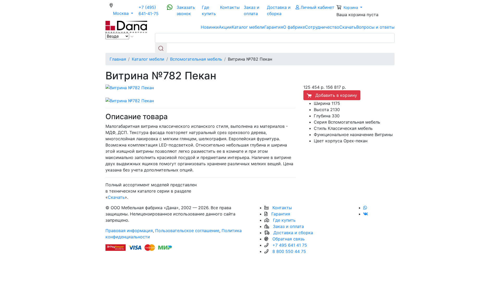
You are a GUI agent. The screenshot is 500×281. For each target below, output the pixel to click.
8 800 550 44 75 (289, 251)
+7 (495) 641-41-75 (149, 10)
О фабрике (294, 27)
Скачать (347, 27)
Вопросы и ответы (375, 27)
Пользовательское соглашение (187, 230)
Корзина (351, 7)
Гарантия (273, 27)
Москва (124, 13)
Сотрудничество (322, 27)
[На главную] (126, 26)
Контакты (230, 7)
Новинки (210, 27)
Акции (225, 27)
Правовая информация (129, 230)
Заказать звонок (186, 10)
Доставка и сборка (279, 10)
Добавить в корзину (334, 95)
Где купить (209, 10)
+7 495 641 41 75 (289, 245)
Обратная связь (288, 238)
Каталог (248, 27)
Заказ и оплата (251, 10)
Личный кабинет (316, 7)
